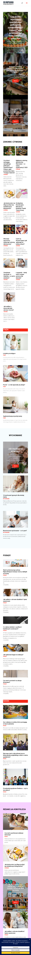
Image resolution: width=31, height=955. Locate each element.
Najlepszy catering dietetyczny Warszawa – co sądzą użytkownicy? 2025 (15, 69)
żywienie (17, 142)
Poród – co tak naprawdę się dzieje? (14, 385)
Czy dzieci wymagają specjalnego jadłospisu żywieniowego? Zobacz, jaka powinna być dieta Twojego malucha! (15, 27)
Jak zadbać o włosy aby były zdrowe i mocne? (8, 308)
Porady (7, 555)
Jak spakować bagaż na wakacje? (13, 654)
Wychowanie (15, 435)
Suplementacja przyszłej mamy (12, 416)
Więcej (15, 81)
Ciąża (5, 330)
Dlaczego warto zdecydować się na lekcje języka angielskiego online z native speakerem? (15, 755)
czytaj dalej (6, 584)
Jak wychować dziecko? (15, 450)
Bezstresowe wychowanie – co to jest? (15, 530)
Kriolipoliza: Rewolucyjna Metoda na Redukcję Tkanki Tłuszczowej (21, 206)
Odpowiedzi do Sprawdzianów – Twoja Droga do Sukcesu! (15, 111)
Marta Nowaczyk (19, 41)
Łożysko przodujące (9, 353)
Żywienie (15, 43)
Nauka (15, 117)
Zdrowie (7, 142)
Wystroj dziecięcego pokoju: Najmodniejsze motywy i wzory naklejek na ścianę (15, 571)
